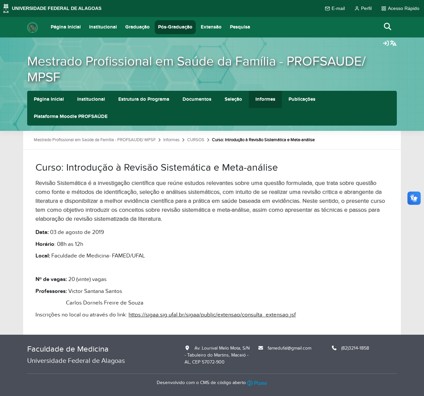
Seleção (233, 99)
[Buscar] (388, 27)
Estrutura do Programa (143, 99)
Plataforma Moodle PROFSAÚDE (71, 116)
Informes (265, 99)
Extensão (211, 27)
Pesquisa (240, 27)
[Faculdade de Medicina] (32, 27)
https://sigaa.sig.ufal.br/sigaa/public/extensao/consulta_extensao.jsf (212, 314)
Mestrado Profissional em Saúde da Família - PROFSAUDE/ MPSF (196, 69)
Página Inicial (66, 27)
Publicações (302, 99)
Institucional (103, 27)
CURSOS (195, 139)
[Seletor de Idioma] (393, 43)
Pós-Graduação (175, 27)
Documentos (197, 99)
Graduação (137, 27)
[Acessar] (386, 43)
